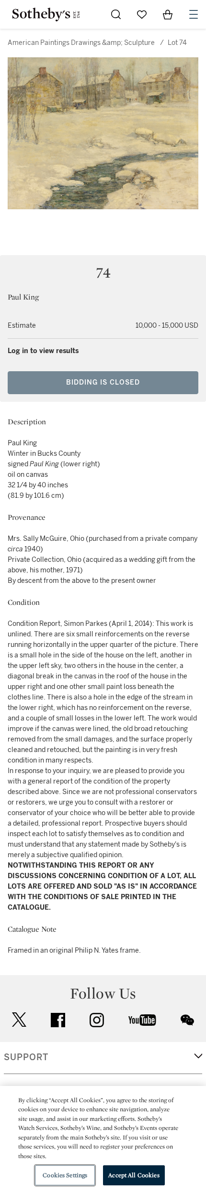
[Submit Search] (116, 14)
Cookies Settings (65, 1175)
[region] (103, 1139)
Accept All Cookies (133, 1175)
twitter (19, 1019)
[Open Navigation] (193, 14)
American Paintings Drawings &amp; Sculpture (81, 43)
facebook (58, 1020)
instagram (97, 1020)
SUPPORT (26, 1057)
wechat (187, 1020)
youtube (142, 1020)
